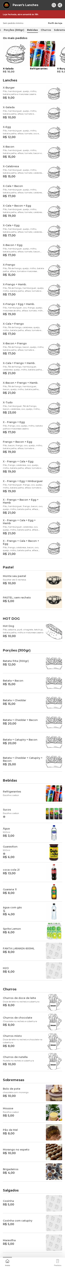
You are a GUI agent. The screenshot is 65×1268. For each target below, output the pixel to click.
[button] (7, 1262)
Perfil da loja (55, 23)
